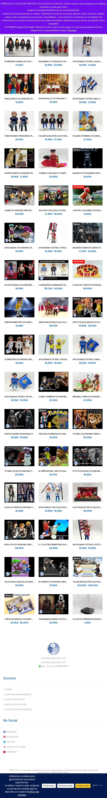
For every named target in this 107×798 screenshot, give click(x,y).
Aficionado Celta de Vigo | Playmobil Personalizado (67, 507)
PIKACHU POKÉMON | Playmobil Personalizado (63, 433)
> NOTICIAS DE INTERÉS (14, 704)
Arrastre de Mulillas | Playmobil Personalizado (65, 322)
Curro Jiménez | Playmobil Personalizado (61, 396)
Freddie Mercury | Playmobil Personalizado (28, 322)
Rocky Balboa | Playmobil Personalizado (26, 285)
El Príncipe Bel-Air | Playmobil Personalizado (63, 471)
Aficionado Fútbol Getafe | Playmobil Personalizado (33, 396)
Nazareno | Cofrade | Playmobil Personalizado (64, 61)
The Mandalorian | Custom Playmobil (59, 619)
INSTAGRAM (11, 737)
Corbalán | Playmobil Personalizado (24, 359)
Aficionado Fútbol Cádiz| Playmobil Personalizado (67, 359)
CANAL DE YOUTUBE (15, 747)
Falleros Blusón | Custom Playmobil (58, 136)
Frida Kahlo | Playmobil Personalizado (25, 98)
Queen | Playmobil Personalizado (22, 210)
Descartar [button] (72, 30)
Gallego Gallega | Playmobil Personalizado (63, 210)
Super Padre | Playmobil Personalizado (25, 173)
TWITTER (10, 742)
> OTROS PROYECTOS (14, 699)
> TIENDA (7, 689)
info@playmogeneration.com (53, 662)
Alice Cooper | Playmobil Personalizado (26, 507)
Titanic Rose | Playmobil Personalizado (25, 471)
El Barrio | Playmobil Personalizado (58, 581)
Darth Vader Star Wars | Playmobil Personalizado (31, 433)
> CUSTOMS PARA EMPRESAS (17, 694)
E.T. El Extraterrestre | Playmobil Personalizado (65, 544)
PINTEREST (11, 752)
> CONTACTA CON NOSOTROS (17, 709)
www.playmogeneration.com (53, 658)
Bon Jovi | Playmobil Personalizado (23, 544)
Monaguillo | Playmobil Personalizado (60, 98)
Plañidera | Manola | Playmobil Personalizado (29, 61)
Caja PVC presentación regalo (89, 619)
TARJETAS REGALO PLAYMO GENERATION (24, 619)
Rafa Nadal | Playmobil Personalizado (25, 247)
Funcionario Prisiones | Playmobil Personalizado (31, 136)
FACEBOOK (11, 732)
